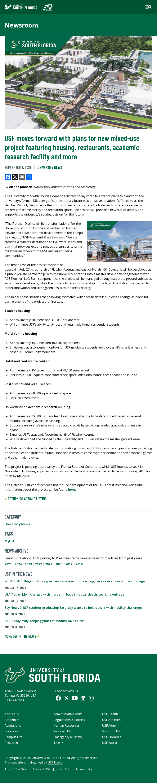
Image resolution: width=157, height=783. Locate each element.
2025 (8, 564)
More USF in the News (21, 636)
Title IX (58, 743)
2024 (18, 564)
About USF (12, 714)
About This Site (16, 769)
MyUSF (10, 541)
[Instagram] (91, 698)
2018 (79, 564)
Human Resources (66, 725)
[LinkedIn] (83, 698)
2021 (48, 564)
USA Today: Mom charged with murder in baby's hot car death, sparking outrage (64, 594)
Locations (12, 731)
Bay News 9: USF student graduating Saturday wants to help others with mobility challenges (73, 607)
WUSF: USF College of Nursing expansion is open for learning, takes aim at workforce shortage (75, 581)
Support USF (111, 731)
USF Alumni (110, 725)
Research (11, 743)
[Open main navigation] (148, 7)
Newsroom (21, 25)
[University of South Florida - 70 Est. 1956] (28, 7)
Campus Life (13, 737)
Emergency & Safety (67, 737)
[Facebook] (58, 698)
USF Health (110, 714)
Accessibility (83, 769)
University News (50, 167)
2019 (68, 564)
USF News (55, 762)
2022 (38, 564)
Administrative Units (68, 714)
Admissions (13, 725)
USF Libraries (111, 737)
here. (72, 489)
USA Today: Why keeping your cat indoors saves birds (44, 621)
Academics (12, 720)
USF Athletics (111, 720)
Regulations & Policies (69, 720)
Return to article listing (27, 498)
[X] (66, 698)
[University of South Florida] (52, 674)
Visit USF (63, 769)
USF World (109, 743)
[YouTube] (74, 698)
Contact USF (41, 769)
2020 (58, 564)
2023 (28, 564)
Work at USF (62, 731)
